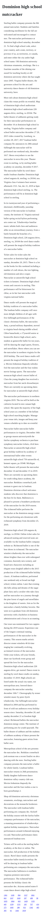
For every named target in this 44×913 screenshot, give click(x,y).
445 (5, 904)
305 (5, 911)
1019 (24, 911)
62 (11, 911)
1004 (12, 901)
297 (25, 898)
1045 (11, 907)
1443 (17, 911)
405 (38, 907)
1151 (18, 904)
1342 (31, 907)
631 (24, 907)
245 (25, 904)
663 (5, 898)
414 (37, 904)
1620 (18, 898)
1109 (12, 895)
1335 (33, 901)
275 (5, 907)
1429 (26, 901)
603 (19, 901)
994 (19, 895)
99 (37, 898)
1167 (11, 898)
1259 (11, 904)
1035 (5, 901)
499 (31, 898)
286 (18, 907)
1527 (25, 895)
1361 (5, 895)
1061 (32, 895)
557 (31, 904)
